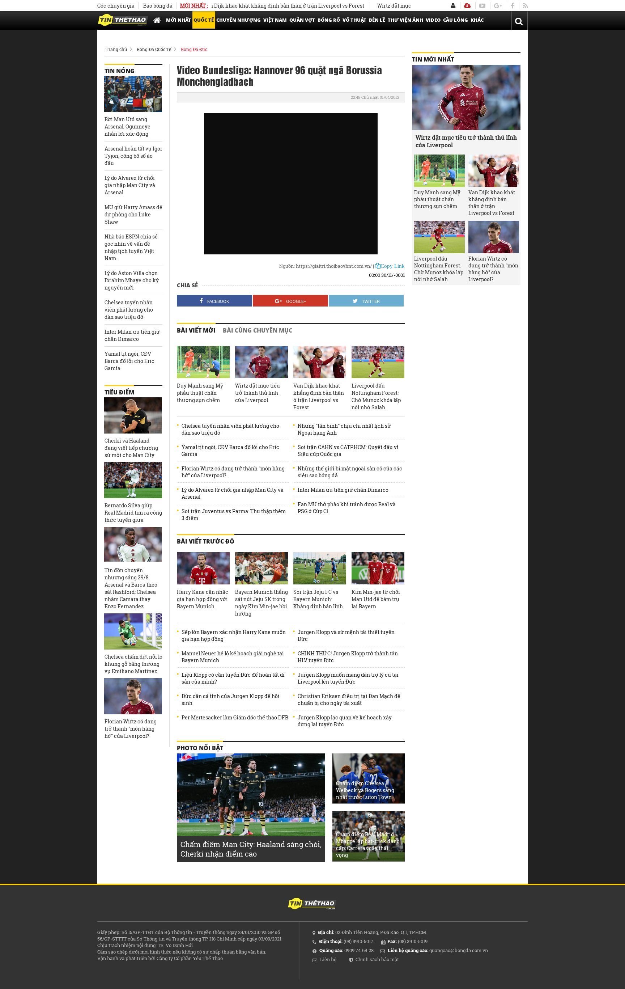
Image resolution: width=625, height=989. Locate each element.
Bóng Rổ (329, 20)
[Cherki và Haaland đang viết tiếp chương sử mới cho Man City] (133, 415)
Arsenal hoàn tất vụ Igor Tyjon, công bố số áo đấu (133, 155)
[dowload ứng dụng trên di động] (467, 5)
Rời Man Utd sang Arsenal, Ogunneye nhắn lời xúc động (127, 126)
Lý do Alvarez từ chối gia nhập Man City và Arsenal (233, 493)
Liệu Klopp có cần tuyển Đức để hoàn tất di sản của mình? (233, 678)
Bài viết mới (196, 330)
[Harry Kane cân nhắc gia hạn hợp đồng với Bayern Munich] (203, 568)
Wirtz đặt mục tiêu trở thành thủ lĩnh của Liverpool (257, 392)
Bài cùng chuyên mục (257, 330)
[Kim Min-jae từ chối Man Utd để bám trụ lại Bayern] (378, 568)
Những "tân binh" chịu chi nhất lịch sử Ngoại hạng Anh (344, 429)
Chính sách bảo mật (377, 959)
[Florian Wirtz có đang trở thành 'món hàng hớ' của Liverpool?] (133, 696)
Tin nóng (120, 71)
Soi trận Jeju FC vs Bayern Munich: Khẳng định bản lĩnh (318, 599)
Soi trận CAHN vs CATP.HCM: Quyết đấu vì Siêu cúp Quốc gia (348, 450)
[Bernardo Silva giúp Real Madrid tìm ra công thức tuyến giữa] (133, 480)
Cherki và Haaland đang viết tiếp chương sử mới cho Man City (131, 447)
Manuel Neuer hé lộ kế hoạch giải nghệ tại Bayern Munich (233, 657)
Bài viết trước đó (205, 541)
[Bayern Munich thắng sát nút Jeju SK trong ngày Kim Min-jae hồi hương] (261, 568)
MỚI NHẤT (178, 20)
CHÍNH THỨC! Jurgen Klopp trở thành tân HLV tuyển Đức (348, 657)
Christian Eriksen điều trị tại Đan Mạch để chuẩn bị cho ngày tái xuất (349, 699)
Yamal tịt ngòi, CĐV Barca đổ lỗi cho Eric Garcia (230, 450)
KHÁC (477, 20)
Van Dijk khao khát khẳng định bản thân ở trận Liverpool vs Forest (262, 5)
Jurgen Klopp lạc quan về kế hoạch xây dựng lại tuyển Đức (345, 721)
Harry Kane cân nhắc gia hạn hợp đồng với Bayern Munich (202, 599)
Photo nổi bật (200, 748)
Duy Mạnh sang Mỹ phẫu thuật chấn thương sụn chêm (200, 392)
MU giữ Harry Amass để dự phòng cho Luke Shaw (133, 214)
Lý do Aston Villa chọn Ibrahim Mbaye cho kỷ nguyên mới (132, 280)
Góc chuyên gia (116, 5)
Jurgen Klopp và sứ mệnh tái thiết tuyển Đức (346, 635)
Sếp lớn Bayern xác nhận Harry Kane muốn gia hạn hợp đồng (234, 635)
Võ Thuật (354, 20)
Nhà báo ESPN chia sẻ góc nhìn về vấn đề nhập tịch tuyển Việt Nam (131, 247)
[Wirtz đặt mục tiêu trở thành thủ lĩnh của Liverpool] (261, 362)
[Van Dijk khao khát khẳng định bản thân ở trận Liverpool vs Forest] (319, 362)
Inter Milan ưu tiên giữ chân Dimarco (343, 489)
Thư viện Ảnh (405, 20)
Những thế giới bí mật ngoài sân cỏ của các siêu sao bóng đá (350, 472)
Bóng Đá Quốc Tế (154, 49)
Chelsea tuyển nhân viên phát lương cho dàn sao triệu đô (230, 429)
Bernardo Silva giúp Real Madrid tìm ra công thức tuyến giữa (133, 512)
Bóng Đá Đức (194, 49)
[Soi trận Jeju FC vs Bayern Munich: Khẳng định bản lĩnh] (319, 568)
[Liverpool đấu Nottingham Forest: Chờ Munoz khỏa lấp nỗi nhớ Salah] (378, 362)
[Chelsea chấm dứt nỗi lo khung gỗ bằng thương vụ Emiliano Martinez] (133, 631)
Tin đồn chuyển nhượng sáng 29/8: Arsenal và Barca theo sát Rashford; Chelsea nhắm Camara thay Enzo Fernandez (131, 588)
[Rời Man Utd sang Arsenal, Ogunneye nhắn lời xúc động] (133, 94)
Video (433, 20)
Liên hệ (328, 959)
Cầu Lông (455, 20)
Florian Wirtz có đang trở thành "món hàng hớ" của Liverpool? (233, 472)
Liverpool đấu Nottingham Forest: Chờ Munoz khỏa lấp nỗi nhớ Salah (376, 396)
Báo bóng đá (158, 5)
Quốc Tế (204, 20)
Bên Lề (377, 20)
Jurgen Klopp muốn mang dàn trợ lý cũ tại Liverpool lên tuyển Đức (348, 678)
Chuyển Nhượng (238, 20)
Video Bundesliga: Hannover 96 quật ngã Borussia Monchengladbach (279, 75)
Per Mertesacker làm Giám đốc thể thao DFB (235, 717)
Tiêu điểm (119, 392)
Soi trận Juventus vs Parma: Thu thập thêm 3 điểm (234, 514)
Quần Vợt (302, 20)
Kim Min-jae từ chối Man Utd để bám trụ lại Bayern (376, 599)
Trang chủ (116, 49)
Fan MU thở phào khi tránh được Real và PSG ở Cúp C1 (347, 508)
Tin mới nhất (433, 59)
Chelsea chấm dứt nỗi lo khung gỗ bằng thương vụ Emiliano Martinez (133, 664)
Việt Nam (275, 20)
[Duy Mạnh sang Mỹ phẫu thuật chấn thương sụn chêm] (203, 362)
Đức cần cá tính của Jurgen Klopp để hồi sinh (231, 699)
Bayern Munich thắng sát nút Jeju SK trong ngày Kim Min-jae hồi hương (261, 602)
